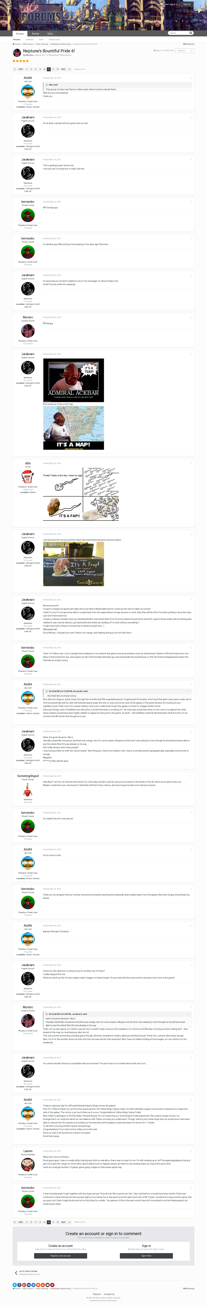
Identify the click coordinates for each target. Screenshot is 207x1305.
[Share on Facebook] (19, 1285)
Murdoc (29, 55)
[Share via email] (47, 1285)
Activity (35, 33)
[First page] (15, 69)
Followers (182, 51)
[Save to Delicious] (33, 1285)
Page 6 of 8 (79, 69)
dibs (28, 463)
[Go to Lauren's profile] (28, 1164)
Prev (21, 69)
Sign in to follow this (165, 50)
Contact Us (109, 1294)
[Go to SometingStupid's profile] (28, 789)
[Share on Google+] (24, 1285)
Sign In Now (146, 1256)
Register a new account (61, 1256)
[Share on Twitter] (15, 1285)
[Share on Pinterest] (52, 1285)
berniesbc (28, 201)
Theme (96, 1294)
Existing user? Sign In (166, 4)
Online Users (54, 39)
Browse (20, 33)
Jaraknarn (27, 117)
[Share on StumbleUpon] (43, 1285)
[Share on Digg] (29, 1285)
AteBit (28, 78)
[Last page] (69, 69)
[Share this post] (191, 78)
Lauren (27, 1151)
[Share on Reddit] (38, 1285)
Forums (16, 39)
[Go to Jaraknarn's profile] (28, 131)
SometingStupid (28, 776)
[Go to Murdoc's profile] (17, 53)
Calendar (29, 39)
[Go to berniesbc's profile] (28, 215)
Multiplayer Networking (60, 55)
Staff (41, 39)
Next (63, 69)
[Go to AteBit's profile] (28, 91)
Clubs (50, 33)
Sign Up (187, 4)
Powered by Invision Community (103, 1301)
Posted (52, 78)
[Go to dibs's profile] (28, 477)
